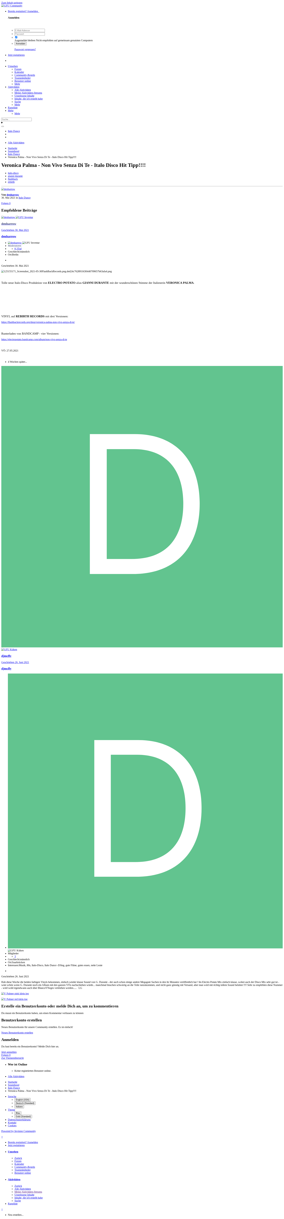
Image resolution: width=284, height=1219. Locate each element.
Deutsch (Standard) (25, 1103)
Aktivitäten (13, 86)
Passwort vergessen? (25, 49)
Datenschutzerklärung (19, 1119)
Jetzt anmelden (9, 1052)
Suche (17, 101)
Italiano (19, 1106)
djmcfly (6, 668)
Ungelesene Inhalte (24, 95)
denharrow (13, 194)
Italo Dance (25, 197)
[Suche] (2, 126)
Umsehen (13, 66)
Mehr (17, 84)
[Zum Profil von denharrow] (8, 189)
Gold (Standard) (23, 1116)
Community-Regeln (24, 75)
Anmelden (20, 43)
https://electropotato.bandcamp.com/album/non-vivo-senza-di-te (34, 339)
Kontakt (12, 1122)
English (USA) (22, 1099)
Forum (17, 69)
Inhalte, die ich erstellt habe (28, 98)
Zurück (18, 1158)
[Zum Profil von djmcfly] (142, 646)
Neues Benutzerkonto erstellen (17, 1032)
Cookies (12, 1125)
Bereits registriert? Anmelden (23, 11)
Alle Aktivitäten (22, 89)
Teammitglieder (22, 78)
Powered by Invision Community (18, 1131)
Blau (18, 1113)
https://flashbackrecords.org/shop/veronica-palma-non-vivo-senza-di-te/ (38, 322)
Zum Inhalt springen (11, 2)
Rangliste (13, 107)
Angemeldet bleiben (24, 40)
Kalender (19, 72)
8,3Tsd (18, 248)
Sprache (12, 1096)
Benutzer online (22, 81)
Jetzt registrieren (16, 55)
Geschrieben (15, 230)
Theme (11, 1109)
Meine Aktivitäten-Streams (28, 92)
